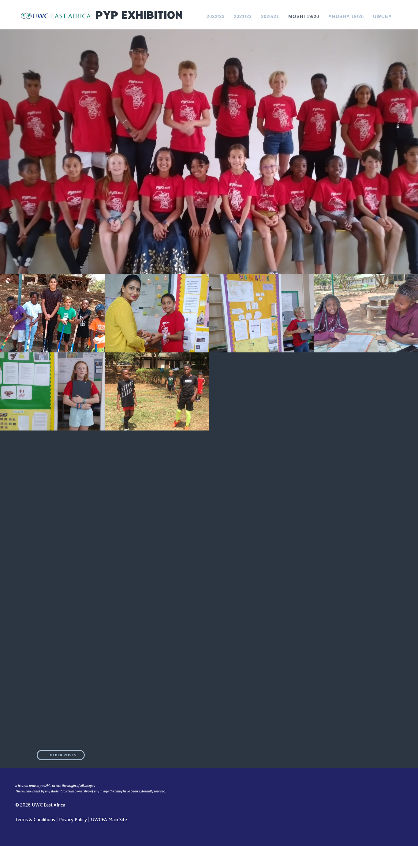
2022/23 (216, 16)
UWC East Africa (48, 805)
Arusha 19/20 (346, 16)
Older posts (61, 755)
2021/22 (243, 16)
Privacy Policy (73, 819)
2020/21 (270, 16)
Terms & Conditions (35, 819)
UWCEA (382, 16)
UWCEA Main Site (109, 819)
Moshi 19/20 (303, 16)
